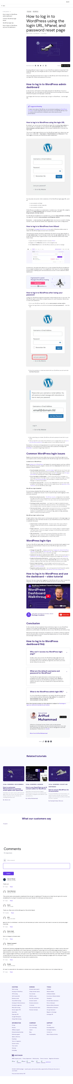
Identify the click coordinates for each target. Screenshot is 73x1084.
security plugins (50, 470)
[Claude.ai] (38, 65)
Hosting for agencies (17, 1005)
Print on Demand (51, 1003)
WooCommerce (19, 784)
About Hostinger (33, 1025)
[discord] (60, 1055)
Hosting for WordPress (17, 991)
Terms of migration (16, 1041)
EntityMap (14, 1050)
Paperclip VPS (15, 1014)
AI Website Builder (51, 993)
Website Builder (50, 991)
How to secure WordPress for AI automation (59, 790)
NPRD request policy (17, 1058)
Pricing (13, 1025)
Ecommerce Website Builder (53, 996)
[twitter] (46, 1055)
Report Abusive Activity (52, 1034)
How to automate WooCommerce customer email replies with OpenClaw (13, 788)
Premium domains (33, 1009)
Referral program (16, 1034)
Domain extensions (33, 1003)
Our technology (33, 1027)
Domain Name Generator (53, 1000)
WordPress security (51, 497)
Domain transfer (33, 1000)
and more (48, 1062)
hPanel (53, 240)
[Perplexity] (46, 65)
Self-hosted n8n (16, 996)
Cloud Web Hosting (16, 1000)
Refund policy (36, 1058)
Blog (30, 1032)
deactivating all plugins (40, 479)
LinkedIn (47, 729)
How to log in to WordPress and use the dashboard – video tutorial (10, 27)
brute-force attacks (39, 566)
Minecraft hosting (16, 1007)
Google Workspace (16, 1016)
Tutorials (29, 11)
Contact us (49, 1032)
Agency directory (16, 1036)
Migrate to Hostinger (51, 1012)
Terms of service (44, 1058)
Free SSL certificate (34, 998)
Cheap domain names (34, 991)
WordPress (35, 11)
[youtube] (49, 1055)
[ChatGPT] (35, 65)
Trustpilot (5, 823)
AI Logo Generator (51, 1009)
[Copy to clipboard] (43, 741)
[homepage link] (2, 2)
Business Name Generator (53, 1005)
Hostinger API (50, 1014)
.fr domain (31, 1005)
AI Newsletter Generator (52, 1007)
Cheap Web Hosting (16, 1019)
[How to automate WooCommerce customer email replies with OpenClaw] (13, 773)
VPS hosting (15, 993)
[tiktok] (56, 1055)
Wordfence (65, 556)
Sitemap (14, 1048)
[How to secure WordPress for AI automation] (59, 773)
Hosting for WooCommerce (18, 1003)
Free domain (32, 993)
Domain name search (34, 989)
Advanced (40, 784)
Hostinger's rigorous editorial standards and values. (46, 704)
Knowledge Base (50, 1027)
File (56, 473)
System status (15, 1043)
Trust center (15, 1045)
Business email (15, 998)
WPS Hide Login (47, 551)
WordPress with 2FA (35, 556)
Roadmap (14, 1039)
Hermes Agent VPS (16, 1009)
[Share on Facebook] (48, 741)
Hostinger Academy (51, 1029)
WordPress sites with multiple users (56, 569)
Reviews (14, 1027)
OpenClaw (14, 1012)
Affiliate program (16, 1029)
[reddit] (53, 1055)
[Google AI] (40, 65)
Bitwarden (29, 448)
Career (31, 1029)
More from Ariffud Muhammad (38, 733)
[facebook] (39, 1055)
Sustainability (32, 1034)
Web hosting (15, 989)
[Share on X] (46, 741)
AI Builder (49, 989)
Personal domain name (34, 1007)
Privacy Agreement (27, 1058)
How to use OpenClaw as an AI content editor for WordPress (36, 788)
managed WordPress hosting (42, 229)
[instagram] (43, 1055)
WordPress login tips (8, 23)
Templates (49, 998)
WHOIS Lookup (32, 996)
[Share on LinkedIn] (51, 741)
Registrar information (54, 1058)
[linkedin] (36, 1055)
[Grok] (43, 65)
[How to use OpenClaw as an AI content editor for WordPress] (36, 773)
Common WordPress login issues (9, 19)
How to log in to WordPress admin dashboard (10, 15)
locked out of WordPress (36, 464)
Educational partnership (17, 1032)
